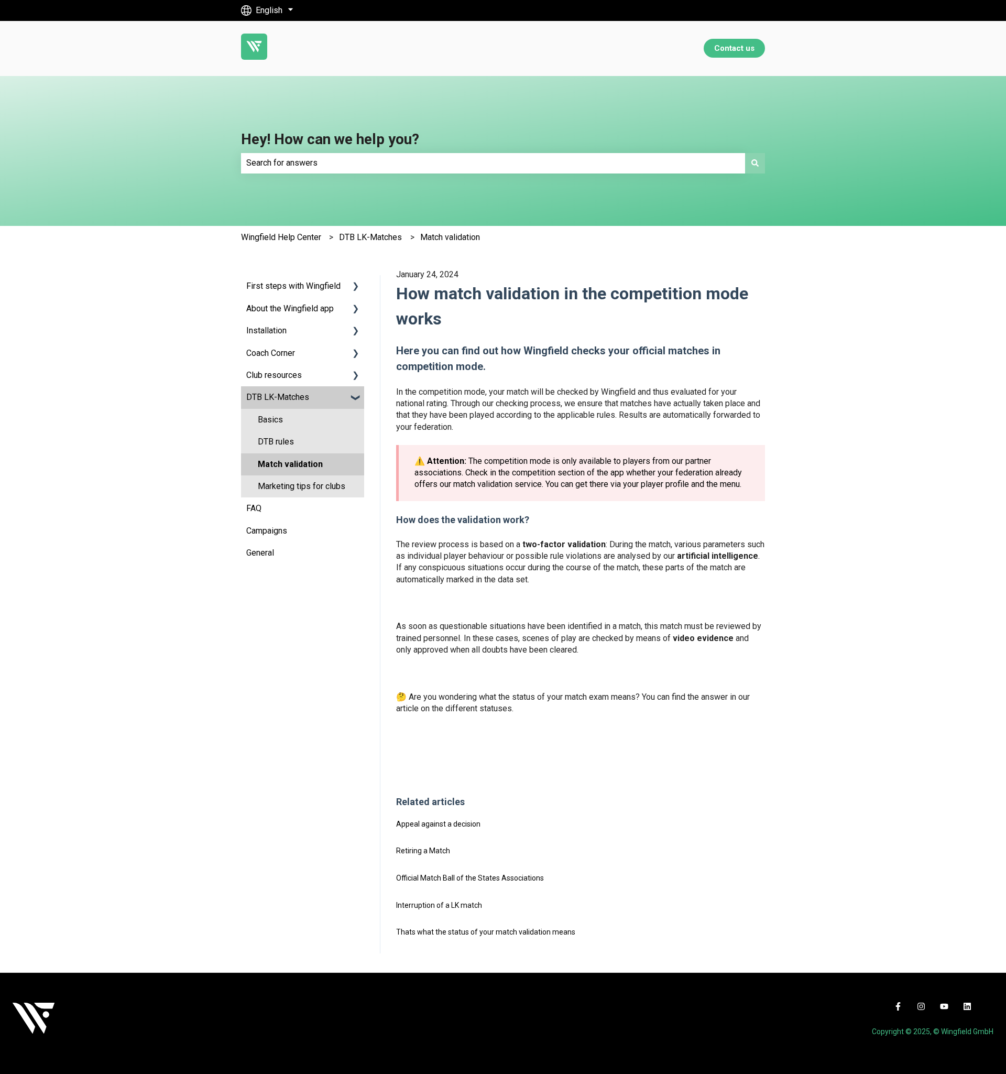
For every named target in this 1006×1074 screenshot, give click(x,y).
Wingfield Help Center (281, 237)
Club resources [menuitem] (274, 375)
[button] (355, 287)
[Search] (755, 163)
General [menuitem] (260, 553)
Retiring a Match (423, 851)
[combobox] (493, 163)
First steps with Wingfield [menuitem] (293, 286)
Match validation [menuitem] (290, 464)
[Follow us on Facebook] (898, 1006)
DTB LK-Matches (370, 237)
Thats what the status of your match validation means (485, 932)
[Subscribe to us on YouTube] (944, 1006)
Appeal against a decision (438, 824)
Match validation (450, 237)
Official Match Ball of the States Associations (470, 878)
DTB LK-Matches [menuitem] (277, 397)
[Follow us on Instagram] (921, 1006)
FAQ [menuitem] (253, 508)
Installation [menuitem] (266, 330)
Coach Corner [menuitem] (270, 353)
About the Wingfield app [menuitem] (290, 308)
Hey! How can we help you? (330, 139)
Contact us (734, 48)
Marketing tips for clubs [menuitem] (301, 486)
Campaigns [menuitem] (266, 531)
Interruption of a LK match (439, 905)
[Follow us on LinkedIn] (967, 1006)
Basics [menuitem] (270, 420)
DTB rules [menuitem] (276, 442)
